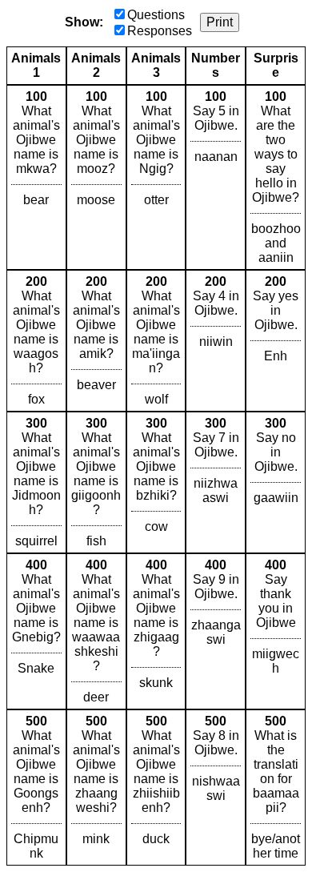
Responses (159, 31)
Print (219, 22)
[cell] (36, 177)
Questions (156, 15)
